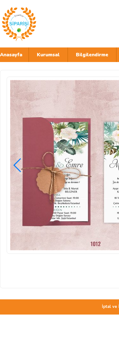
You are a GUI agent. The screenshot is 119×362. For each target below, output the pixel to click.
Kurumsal (48, 55)
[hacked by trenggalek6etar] (55, 24)
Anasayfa (11, 55)
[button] (17, 165)
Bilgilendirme (92, 55)
